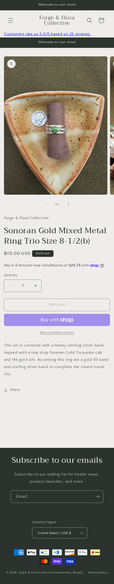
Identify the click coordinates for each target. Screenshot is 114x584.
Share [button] (15, 390)
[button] (10, 20)
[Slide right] (68, 204)
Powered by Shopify (68, 572)
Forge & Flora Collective (36, 572)
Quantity (10, 275)
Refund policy (98, 572)
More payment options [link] (57, 332)
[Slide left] (45, 204)
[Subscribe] (97, 496)
